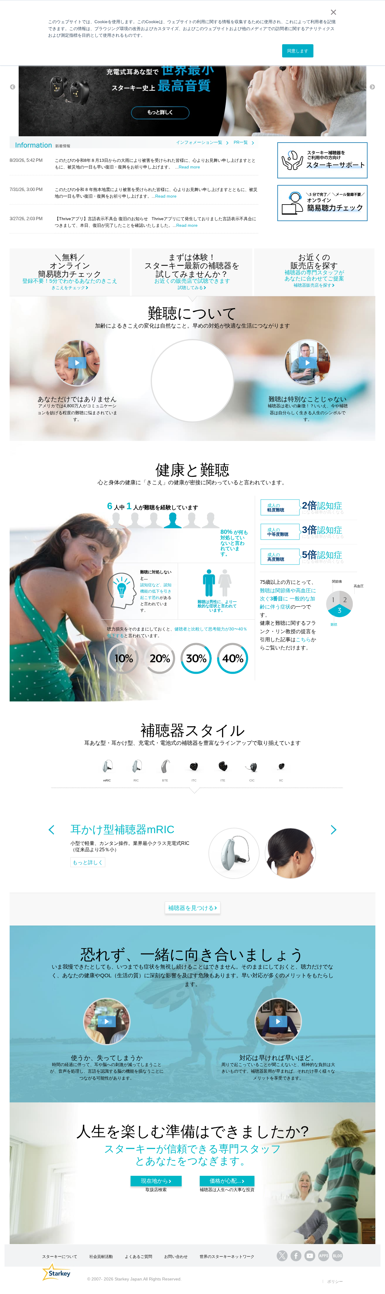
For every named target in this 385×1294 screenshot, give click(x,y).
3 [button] (207, 120)
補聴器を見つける (191, 908)
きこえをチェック (68, 287)
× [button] (332, 12)
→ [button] (372, 87)
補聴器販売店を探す (312, 285)
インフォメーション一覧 (199, 142)
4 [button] (216, 120)
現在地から (154, 1181)
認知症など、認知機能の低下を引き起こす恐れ (155, 591)
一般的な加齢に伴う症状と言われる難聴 (194, 379)
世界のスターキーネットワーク (227, 1256)
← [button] (13, 87)
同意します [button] (297, 50)
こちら (303, 639)
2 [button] (198, 120)
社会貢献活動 (101, 1256)
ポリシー (335, 1281)
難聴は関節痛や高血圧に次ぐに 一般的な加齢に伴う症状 (288, 599)
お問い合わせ (176, 1256)
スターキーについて (59, 1256)
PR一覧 (241, 142)
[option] (192, 87)
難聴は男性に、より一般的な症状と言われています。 (217, 605)
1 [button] (189, 120)
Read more (189, 167)
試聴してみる (190, 287)
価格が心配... (225, 1181)
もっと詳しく (87, 862)
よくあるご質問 (138, 1256)
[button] (77, 362)
